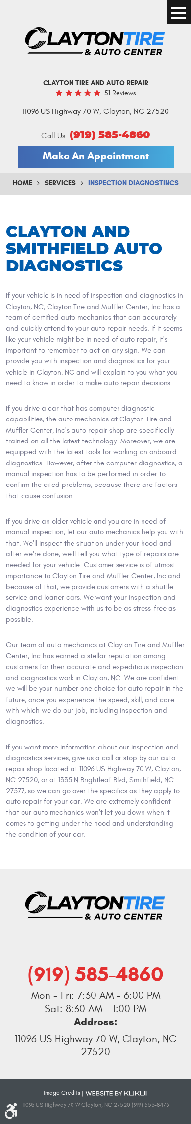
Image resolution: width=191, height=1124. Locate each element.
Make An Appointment (96, 156)
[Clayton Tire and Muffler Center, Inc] (95, 41)
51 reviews (120, 93)
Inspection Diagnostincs (133, 183)
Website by (116, 1093)
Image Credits (62, 1092)
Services (60, 183)
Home (22, 183)
